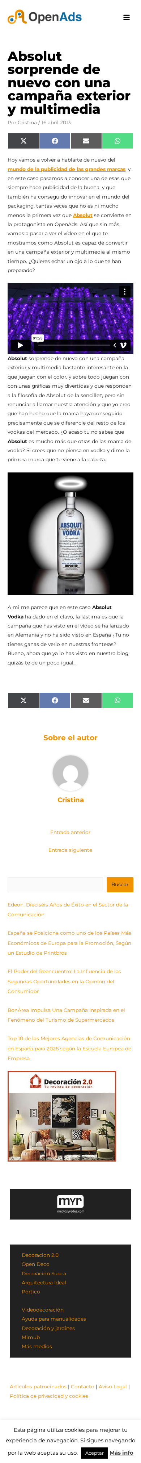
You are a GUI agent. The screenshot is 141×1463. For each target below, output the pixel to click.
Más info (121, 1452)
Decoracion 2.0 (40, 1255)
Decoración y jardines (48, 1328)
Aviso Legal (113, 1386)
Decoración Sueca (44, 1273)
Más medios (37, 1346)
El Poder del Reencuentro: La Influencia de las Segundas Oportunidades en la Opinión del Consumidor (64, 981)
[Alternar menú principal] (126, 17)
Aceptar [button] (94, 1453)
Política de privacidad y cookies (49, 1396)
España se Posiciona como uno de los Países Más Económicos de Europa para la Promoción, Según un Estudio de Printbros (69, 943)
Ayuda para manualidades (54, 1319)
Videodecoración (43, 1310)
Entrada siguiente (70, 850)
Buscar (119, 884)
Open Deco (36, 1264)
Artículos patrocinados (38, 1386)
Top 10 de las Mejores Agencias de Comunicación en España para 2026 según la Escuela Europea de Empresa (69, 1048)
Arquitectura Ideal (44, 1282)
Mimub (31, 1337)
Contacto (82, 1386)
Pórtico (31, 1292)
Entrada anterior (70, 832)
